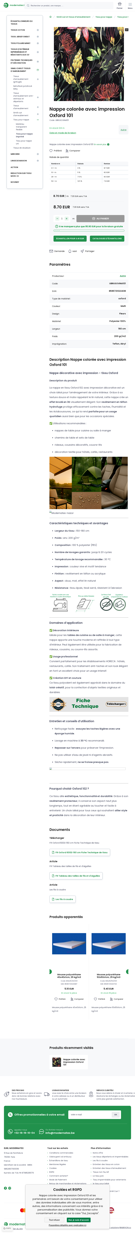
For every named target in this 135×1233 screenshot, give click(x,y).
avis (94, 1195)
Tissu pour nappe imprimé (24, 135)
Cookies (53, 1168)
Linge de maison (19, 160)
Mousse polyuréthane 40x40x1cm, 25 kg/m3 (69, 976)
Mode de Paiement (58, 1179)
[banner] (12, 5)
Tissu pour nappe (103, 17)
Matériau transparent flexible (21, 127)
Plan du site (17, 1228)
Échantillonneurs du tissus (22, 22)
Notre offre (98, 1153)
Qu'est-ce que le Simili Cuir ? (106, 1191)
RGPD (51, 1172)
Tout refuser (54, 1220)
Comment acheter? (58, 1176)
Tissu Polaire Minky (20, 43)
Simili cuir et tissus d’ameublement (73, 17)
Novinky (15, 182)
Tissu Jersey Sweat (20, 36)
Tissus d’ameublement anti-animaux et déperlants (23, 97)
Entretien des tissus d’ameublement (109, 1168)
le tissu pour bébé (101, 1183)
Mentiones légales (57, 1164)
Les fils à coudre (100, 1160)
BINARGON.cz (125, 1227)
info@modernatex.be (60, 1133)
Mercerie (15, 154)
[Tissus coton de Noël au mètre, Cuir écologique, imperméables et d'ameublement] (50, 17)
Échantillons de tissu (58, 1160)
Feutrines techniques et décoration (21, 61)
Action (14, 167)
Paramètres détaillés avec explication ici (67, 1225)
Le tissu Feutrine (100, 1187)
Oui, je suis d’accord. (78, 1220)
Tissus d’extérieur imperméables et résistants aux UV (20, 52)
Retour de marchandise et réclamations (67, 1183)
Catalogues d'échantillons (107, 238)
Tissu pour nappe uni (24, 142)
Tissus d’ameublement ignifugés (20, 79)
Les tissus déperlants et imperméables (110, 1156)
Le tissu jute (98, 1176)
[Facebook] (5, 1188)
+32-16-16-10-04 (24, 1132)
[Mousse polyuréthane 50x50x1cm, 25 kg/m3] (109, 944)
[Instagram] (9, 1188)
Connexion (116, 1115)
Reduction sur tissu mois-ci (21, 174)
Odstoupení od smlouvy (60, 1156)
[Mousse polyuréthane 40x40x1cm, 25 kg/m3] (69, 944)
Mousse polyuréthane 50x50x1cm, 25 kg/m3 (108, 976)
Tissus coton (18, 30)
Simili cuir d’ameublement (20, 114)
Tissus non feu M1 (101, 1172)
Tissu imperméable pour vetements (109, 1179)
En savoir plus (100, 144)
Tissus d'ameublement (20, 107)
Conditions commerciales (61, 1153)
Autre (123, 129)
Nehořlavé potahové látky (22, 87)
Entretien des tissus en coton (106, 1164)
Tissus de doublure (21, 148)
